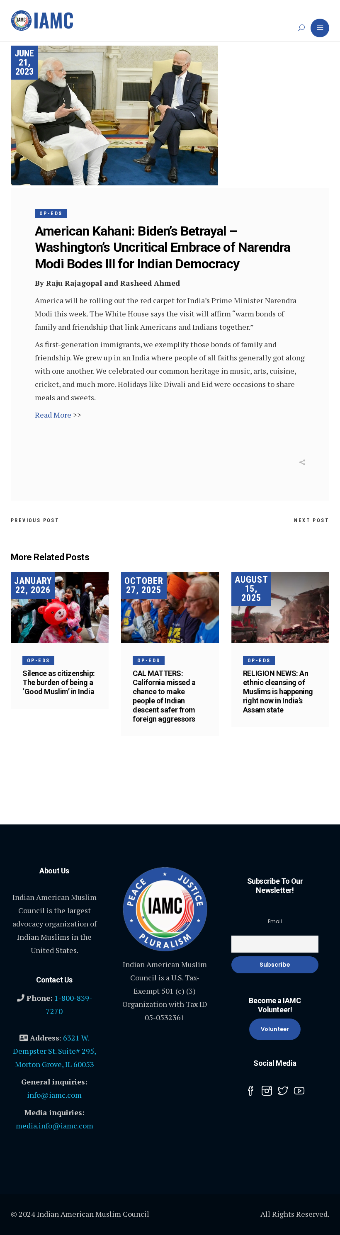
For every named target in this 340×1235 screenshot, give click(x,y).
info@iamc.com (54, 1095)
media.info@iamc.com (54, 1125)
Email (275, 921)
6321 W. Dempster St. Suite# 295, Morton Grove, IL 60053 (54, 1051)
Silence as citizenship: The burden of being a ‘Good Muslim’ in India (58, 682)
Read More (53, 415)
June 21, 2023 (24, 62)
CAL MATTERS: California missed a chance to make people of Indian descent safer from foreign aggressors (164, 696)
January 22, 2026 (33, 585)
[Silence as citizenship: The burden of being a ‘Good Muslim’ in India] (60, 607)
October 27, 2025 (143, 585)
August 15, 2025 (251, 588)
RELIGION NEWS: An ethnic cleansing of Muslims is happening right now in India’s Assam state (278, 691)
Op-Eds (50, 213)
